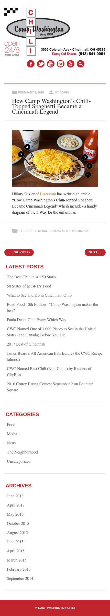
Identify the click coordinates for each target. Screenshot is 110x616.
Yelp (70, 63)
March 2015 (17, 560)
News (11, 442)
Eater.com (48, 193)
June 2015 (15, 541)
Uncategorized (18, 461)
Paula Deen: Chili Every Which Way (36, 319)
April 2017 (16, 505)
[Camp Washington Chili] (55, 54)
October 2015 (18, 523)
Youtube (50, 63)
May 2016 (15, 514)
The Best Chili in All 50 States (31, 276)
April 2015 (16, 550)
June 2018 (15, 495)
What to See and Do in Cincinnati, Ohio (39, 295)
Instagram (60, 63)
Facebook (31, 63)
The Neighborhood (22, 452)
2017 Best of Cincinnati (26, 344)
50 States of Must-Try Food (29, 286)
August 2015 (17, 532)
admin (64, 92)
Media (42, 230)
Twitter (41, 63)
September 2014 (20, 578)
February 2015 (19, 569)
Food (11, 424)
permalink (80, 230)
